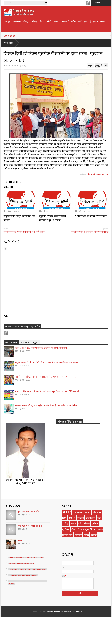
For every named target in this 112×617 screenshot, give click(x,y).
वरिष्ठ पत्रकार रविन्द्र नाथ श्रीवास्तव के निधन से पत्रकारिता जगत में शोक (46, 405)
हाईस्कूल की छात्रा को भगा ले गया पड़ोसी (19, 218)
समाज (95, 21)
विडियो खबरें (76, 21)
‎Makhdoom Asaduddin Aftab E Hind (21, 563)
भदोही (48, 21)
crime (87, 512)
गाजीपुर (7, 21)
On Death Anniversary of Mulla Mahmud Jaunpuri (26, 557)
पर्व (79, 523)
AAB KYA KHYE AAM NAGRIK (30, 526)
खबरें (99, 518)
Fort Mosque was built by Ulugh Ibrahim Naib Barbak (27, 569)
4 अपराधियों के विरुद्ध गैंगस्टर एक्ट (91, 216)
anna (20, 540)
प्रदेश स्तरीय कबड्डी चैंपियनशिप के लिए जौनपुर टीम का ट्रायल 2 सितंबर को (47, 391)
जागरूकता (16, 21)
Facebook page (88, 3)
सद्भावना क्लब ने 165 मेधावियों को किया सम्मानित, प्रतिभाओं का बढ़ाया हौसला (46, 362)
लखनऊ (56, 21)
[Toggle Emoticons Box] (5, 248)
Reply (8, 66)
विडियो (100, 529)
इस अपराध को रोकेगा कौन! (29, 511)
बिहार (42, 21)
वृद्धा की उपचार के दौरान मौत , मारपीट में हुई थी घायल (53, 218)
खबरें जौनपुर (17, 66)
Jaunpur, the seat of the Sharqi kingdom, (23, 575)
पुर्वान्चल (34, 21)
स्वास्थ (103, 21)
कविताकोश (90, 518)
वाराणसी (65, 21)
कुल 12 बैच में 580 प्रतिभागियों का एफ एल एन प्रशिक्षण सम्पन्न (41, 348)
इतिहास (80, 518)
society (72, 518)
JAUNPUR (66, 512)
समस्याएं (87, 21)
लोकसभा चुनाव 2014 (86, 529)
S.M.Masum (78, 512)
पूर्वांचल (95, 523)
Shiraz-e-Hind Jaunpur (51, 611)
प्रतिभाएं (65, 529)
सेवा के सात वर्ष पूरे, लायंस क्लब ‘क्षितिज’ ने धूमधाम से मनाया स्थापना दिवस (45, 376)
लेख (73, 529)
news (64, 518)
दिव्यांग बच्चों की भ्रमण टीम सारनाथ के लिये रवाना (24, 231)
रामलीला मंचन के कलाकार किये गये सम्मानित (89, 231)
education (97, 512)
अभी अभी (8, 43)
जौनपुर (26, 21)
